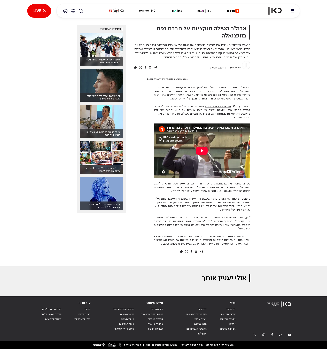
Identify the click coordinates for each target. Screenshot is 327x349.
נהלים (232, 324)
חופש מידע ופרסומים (152, 314)
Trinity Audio (166, 79)
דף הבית (231, 309)
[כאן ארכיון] (147, 11)
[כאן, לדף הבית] (272, 10)
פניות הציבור (127, 319)
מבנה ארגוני (200, 319)
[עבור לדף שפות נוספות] (73, 10)
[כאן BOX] (204, 11)
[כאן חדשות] (233, 11)
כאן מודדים (84, 314)
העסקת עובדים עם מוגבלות (196, 331)
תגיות (87, 309)
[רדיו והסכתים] (176, 11)
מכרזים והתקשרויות (123, 309)
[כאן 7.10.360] (116, 11)
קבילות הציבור (155, 319)
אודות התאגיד (228, 314)
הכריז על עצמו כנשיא (218, 106)
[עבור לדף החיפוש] (80, 10)
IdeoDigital (171, 345)
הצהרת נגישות (228, 329)
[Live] (39, 11)
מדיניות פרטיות (82, 319)
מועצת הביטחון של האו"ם (233, 198)
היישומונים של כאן (51, 309)
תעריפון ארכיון (155, 328)
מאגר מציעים (127, 314)
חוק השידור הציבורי (196, 314)
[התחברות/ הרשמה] (65, 10)
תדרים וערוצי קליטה (51, 314)
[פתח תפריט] (292, 11)
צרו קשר (202, 309)
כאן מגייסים (157, 309)
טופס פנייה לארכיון (124, 329)
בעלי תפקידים (126, 324)
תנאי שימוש (200, 324)
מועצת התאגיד (228, 319)
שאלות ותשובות (53, 319)
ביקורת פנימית (155, 324)
